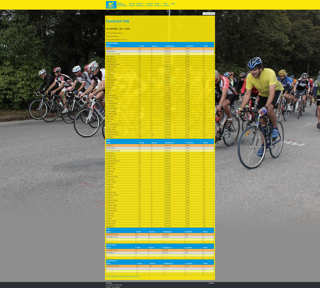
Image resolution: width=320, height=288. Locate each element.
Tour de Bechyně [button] (132, 5)
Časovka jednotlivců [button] (140, 5)
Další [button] (173, 4)
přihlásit (211, 283)
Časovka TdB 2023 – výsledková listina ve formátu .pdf (123, 276)
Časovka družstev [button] (150, 5)
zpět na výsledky (209, 13)
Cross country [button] (166, 5)
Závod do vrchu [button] (158, 5)
